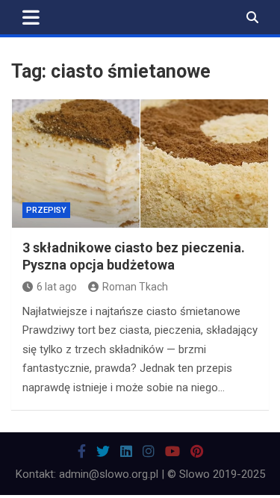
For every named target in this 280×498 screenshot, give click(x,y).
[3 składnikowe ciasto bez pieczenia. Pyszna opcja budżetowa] (140, 163)
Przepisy (46, 210)
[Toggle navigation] (31, 17)
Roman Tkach (135, 287)
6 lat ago (57, 287)
